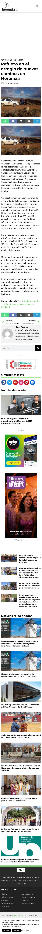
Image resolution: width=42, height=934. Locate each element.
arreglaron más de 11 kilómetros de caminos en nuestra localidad (20, 304)
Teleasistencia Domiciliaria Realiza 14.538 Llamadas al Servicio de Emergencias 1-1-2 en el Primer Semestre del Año (20, 643)
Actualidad (6, 60)
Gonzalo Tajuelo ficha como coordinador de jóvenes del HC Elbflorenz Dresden (16, 421)
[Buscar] (38, 348)
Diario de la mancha (32, 877)
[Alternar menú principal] (37, 6)
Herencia (25, 900)
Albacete (4, 894)
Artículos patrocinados (8, 880)
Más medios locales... (29, 903)
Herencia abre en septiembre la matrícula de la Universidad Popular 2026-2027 (20, 861)
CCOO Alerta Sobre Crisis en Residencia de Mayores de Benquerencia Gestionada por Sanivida (20, 768)
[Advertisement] (21, 35)
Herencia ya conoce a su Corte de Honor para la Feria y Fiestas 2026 (19, 800)
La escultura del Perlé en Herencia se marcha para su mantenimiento (29, 585)
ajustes (18, 926)
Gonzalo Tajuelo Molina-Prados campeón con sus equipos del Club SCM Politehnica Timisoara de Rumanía (30, 572)
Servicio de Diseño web (25, 880)
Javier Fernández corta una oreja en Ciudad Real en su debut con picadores (21, 736)
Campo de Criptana (7, 903)
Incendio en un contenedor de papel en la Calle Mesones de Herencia (30, 558)
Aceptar (6, 930)
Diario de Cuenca (27, 894)
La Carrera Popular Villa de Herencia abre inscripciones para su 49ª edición (20, 830)
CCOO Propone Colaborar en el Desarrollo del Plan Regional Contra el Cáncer (20, 706)
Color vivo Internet (18, 915)
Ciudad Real (5, 907)
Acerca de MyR (21, 884)
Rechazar (16, 930)
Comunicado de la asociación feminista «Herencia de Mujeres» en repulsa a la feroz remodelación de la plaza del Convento (29, 600)
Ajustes (27, 930)
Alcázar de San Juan (7, 897)
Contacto (37, 880)
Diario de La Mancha (28, 897)
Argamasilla (5, 900)
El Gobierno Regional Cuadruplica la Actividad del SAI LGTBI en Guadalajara (18, 675)
